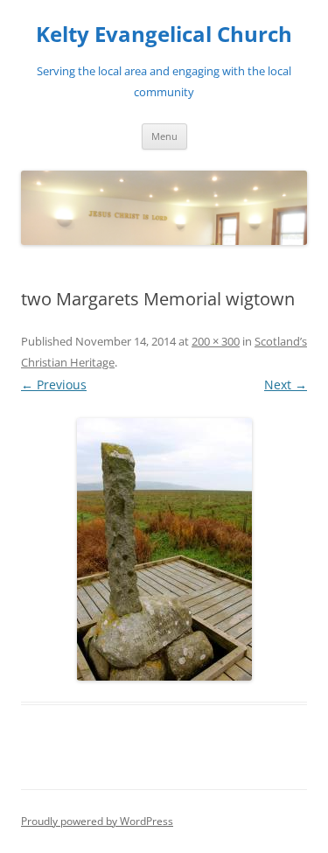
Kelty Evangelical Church (164, 34)
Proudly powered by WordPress (97, 821)
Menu (164, 136)
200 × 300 (216, 341)
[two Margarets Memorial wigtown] (164, 549)
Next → (285, 384)
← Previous (54, 384)
